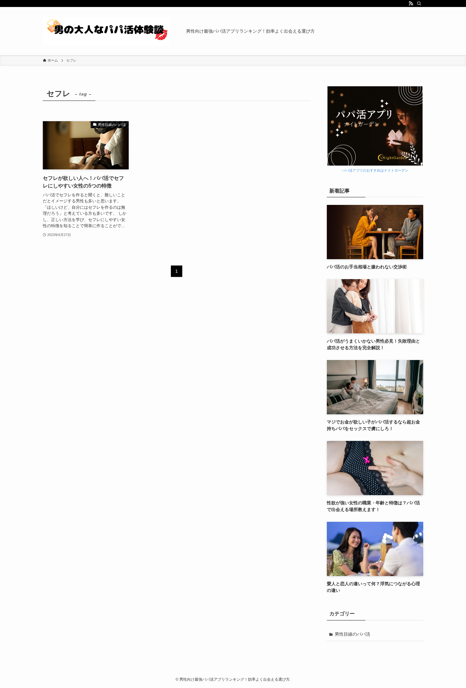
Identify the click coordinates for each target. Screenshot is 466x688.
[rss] (411, 3)
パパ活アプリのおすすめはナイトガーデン (375, 170)
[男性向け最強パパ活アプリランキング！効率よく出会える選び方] (106, 31)
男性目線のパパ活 (352, 634)
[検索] (419, 3)
